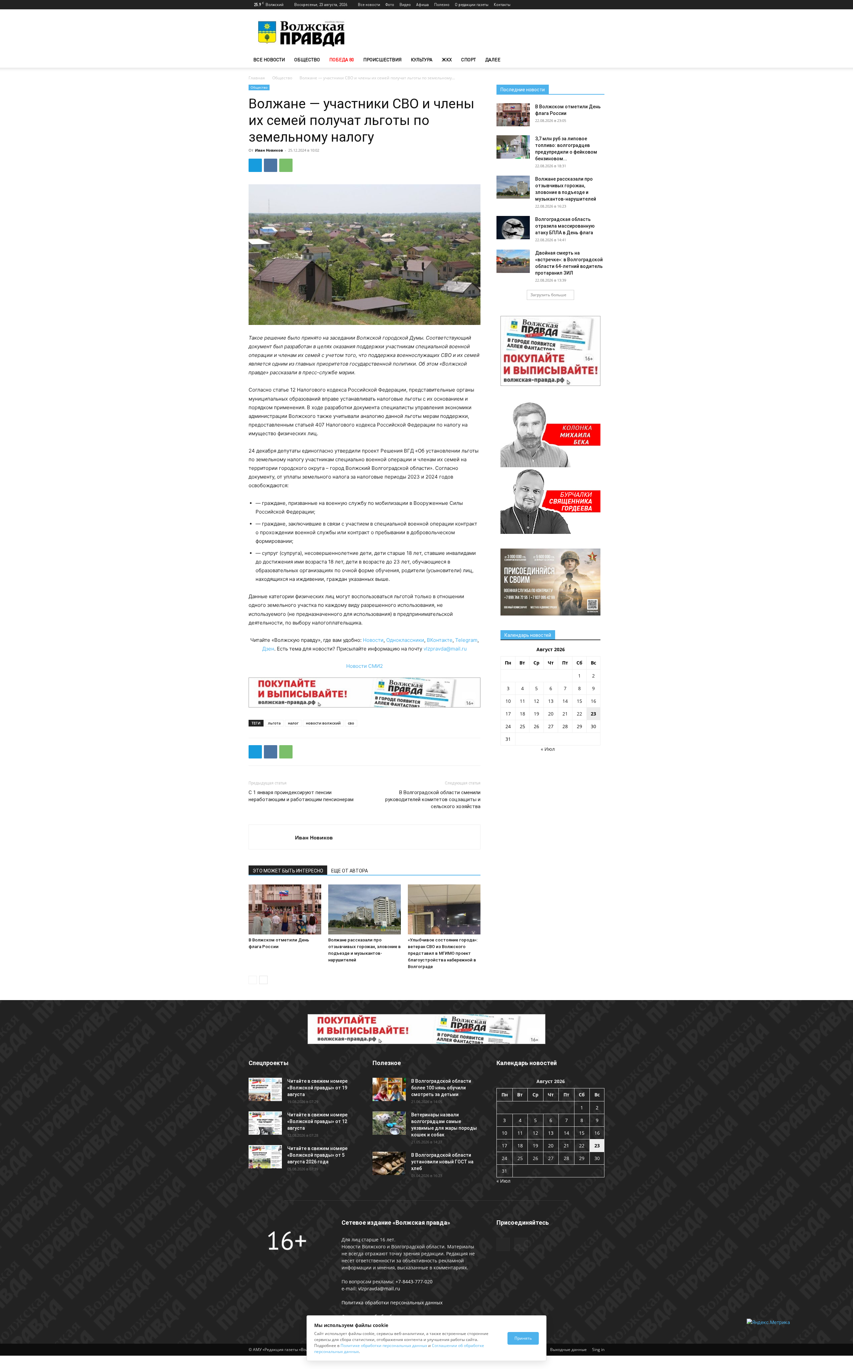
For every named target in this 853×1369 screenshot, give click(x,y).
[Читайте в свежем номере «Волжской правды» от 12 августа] (265, 1123)
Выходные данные (568, 1349)
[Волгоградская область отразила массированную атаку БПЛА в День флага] (513, 227)
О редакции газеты (471, 4)
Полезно (441, 4)
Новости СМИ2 (364, 666)
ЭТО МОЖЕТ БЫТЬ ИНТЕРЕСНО (288, 870)
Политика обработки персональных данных (392, 1302)
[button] (596, 60)
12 (536, 701)
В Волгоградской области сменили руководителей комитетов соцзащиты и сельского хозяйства (432, 799)
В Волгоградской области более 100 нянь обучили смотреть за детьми (441, 1087)
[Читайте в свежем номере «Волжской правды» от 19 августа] (265, 1089)
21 (565, 713)
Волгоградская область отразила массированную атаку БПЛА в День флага (565, 226)
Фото (390, 4)
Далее (492, 59)
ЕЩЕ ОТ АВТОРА (349, 870)
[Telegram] (588, 4)
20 (550, 713)
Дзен (268, 649)
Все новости (369, 4)
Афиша (422, 4)
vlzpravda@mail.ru (445, 649)
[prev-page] (253, 980)
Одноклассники (405, 640)
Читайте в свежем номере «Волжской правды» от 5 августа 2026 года (317, 1155)
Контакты (502, 4)
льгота (274, 722)
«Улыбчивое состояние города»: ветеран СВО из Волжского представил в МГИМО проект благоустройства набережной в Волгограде (442, 953)
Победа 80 (341, 59)
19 (536, 713)
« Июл (548, 749)
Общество (307, 59)
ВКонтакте (439, 640)
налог (293, 722)
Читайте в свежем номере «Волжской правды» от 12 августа (317, 1121)
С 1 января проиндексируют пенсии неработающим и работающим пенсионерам (301, 795)
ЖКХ (447, 59)
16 (593, 701)
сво (351, 722)
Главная (257, 78)
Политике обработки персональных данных (384, 1345)
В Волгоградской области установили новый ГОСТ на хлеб (442, 1161)
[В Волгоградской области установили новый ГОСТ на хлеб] (389, 1163)
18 (522, 713)
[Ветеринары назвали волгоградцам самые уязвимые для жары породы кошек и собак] (389, 1123)
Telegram (466, 640)
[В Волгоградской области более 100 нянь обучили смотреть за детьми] (389, 1089)
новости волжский (323, 722)
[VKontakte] (599, 4)
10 (508, 701)
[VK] (270, 165)
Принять (523, 1338)
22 (579, 713)
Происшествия (382, 59)
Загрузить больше (548, 295)
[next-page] (263, 980)
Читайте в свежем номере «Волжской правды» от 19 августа (317, 1087)
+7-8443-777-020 (414, 1281)
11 (522, 701)
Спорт (468, 59)
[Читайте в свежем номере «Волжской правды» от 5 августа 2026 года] (265, 1156)
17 (508, 713)
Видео (405, 4)
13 (550, 701)
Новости (373, 640)
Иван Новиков (269, 150)
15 (579, 701)
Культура (421, 59)
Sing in (598, 1349)
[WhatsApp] (286, 165)
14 (565, 701)
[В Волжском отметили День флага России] (285, 909)
